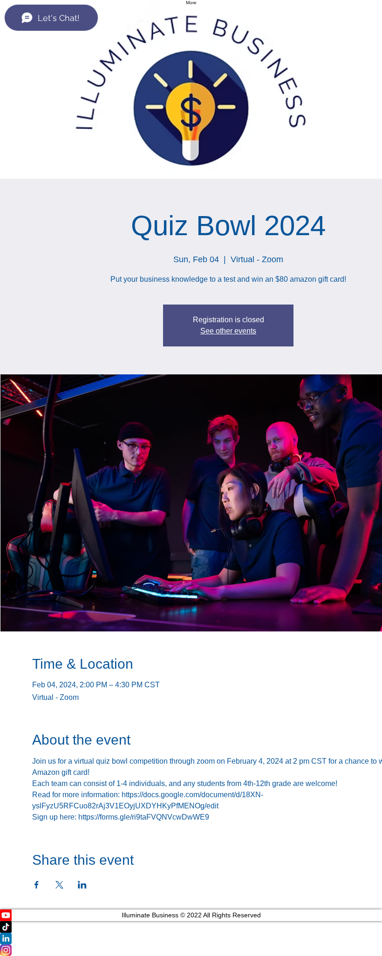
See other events (228, 331)
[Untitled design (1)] (191, 938)
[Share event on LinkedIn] (82, 884)
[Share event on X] (59, 884)
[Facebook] (191, 950)
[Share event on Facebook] (36, 884)
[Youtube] (191, 915)
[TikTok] (191, 927)
